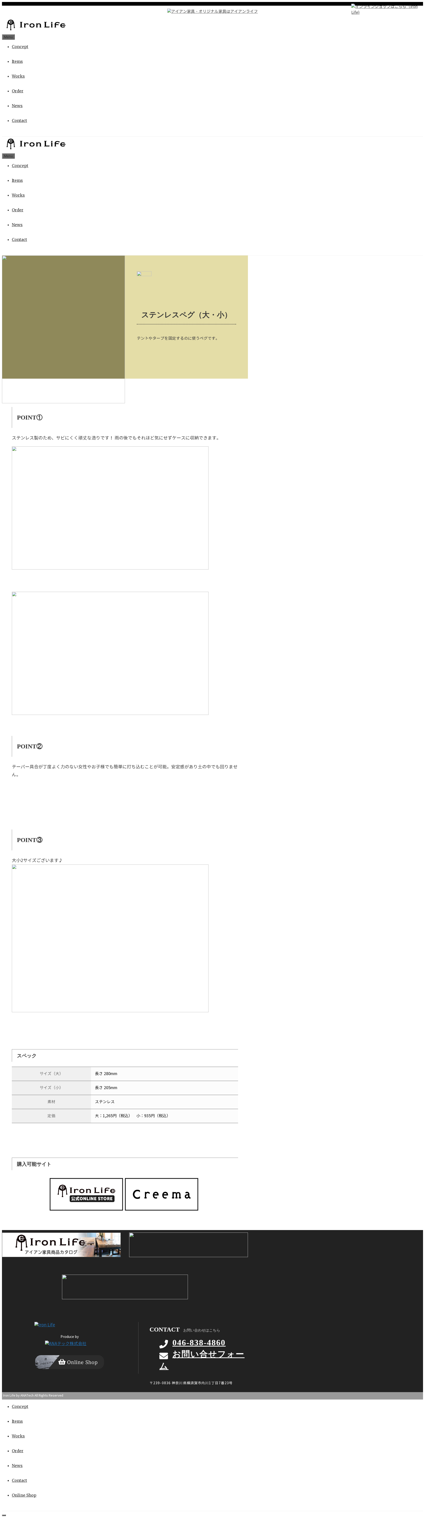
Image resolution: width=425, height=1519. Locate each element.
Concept (20, 46)
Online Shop (24, 1495)
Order (17, 90)
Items (17, 61)
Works (18, 76)
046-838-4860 (199, 1342)
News (17, 105)
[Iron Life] (35, 30)
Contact (19, 120)
